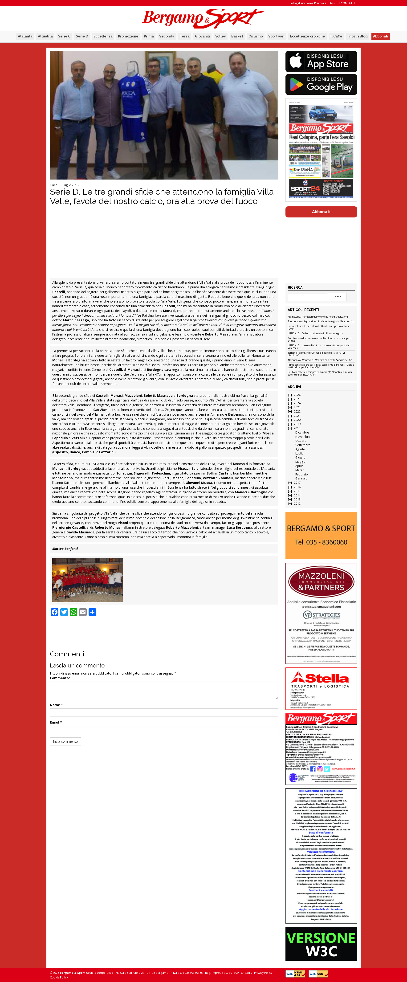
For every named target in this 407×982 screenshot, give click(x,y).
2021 (297, 416)
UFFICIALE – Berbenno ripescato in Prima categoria (315, 333)
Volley (220, 36)
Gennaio (301, 478)
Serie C (64, 36)
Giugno (300, 457)
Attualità (45, 36)
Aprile (299, 466)
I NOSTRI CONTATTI (342, 3)
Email (54, 722)
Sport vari (276, 36)
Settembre (302, 445)
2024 (297, 403)
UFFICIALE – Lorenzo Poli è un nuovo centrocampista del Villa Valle (319, 347)
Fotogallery (297, 3)
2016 (297, 487)
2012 (297, 504)
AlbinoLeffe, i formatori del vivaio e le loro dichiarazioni (318, 316)
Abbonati (380, 36)
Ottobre (300, 441)
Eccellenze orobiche (307, 36)
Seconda (166, 36)
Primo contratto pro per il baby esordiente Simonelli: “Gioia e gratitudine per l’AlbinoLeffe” (321, 366)
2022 (297, 411)
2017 (297, 483)
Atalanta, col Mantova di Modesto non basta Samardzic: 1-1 (320, 360)
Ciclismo (255, 36)
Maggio (300, 462)
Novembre (302, 437)
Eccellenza (103, 36)
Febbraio (301, 474)
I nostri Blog (358, 36)
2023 (297, 407)
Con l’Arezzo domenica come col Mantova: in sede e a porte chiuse (320, 339)
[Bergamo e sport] (321, 535)
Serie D (82, 36)
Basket (237, 36)
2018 (297, 428)
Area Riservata (316, 3)
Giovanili (202, 36)
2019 (297, 424)
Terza (185, 36)
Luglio (299, 453)
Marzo (299, 470)
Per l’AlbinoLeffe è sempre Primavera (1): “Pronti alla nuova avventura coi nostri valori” (320, 373)
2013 (297, 499)
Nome (55, 705)
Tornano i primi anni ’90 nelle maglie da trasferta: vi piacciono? (316, 354)
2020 (297, 420)
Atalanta (25, 36)
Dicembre (302, 432)
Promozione (128, 36)
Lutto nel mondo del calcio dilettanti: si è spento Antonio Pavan (319, 327)
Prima (149, 36)
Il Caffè (336, 36)
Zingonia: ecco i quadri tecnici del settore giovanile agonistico (321, 321)
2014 (297, 495)
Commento (59, 678)
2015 (297, 491)
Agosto (300, 449)
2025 (297, 399)
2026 (297, 395)
